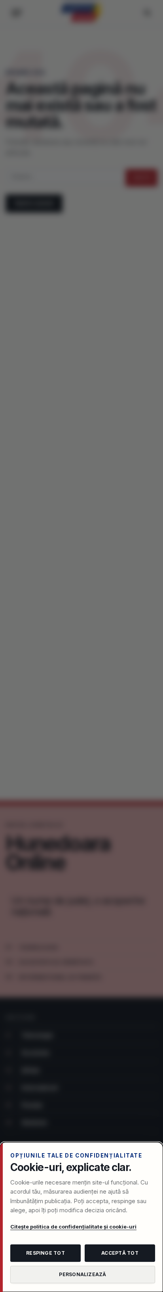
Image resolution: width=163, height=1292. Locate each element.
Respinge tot (45, 1253)
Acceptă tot (119, 1253)
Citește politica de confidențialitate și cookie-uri (73, 1226)
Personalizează (82, 1274)
